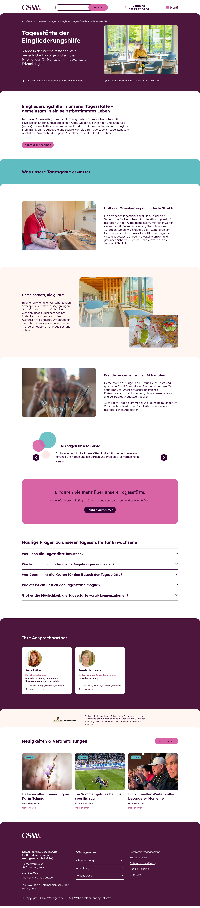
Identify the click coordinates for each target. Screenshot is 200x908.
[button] (100, 554)
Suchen (98, 7)
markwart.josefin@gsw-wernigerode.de (102, 685)
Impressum (136, 874)
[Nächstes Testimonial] (164, 457)
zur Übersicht (167, 741)
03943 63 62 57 (36, 689)
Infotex (106, 898)
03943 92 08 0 (30, 872)
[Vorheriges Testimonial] (36, 457)
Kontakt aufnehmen (37, 145)
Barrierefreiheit (138, 857)
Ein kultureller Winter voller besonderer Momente (151, 796)
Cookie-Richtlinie (139, 868)
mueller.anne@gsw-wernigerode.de (46, 685)
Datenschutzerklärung (143, 863)
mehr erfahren (29, 807)
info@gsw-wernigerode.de (37, 877)
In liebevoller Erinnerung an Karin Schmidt (45, 796)
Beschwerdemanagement (145, 851)
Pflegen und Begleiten (36, 21)
